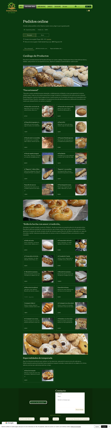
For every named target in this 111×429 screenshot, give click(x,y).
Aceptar (104, 426)
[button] (88, 10)
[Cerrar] (109, 426)
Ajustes (97, 426)
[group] (42, 35)
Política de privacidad (76, 426)
